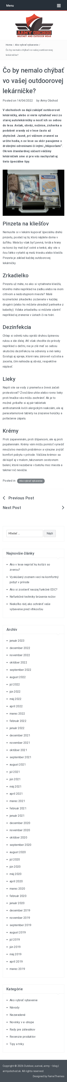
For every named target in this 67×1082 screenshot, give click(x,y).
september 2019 (20, 925)
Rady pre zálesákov (22, 1029)
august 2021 (18, 764)
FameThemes (56, 1076)
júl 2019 (15, 939)
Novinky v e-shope (22, 1022)
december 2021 (20, 735)
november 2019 (20, 917)
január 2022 (17, 728)
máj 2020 (16, 874)
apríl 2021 (16, 793)
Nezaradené (17, 1015)
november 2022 (20, 655)
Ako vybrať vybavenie (26, 44)
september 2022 (20, 670)
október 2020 (18, 837)
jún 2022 (15, 691)
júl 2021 (15, 772)
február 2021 (18, 808)
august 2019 (18, 932)
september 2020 (20, 845)
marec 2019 (17, 969)
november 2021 (20, 742)
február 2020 (18, 896)
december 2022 (20, 648)
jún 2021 (15, 779)
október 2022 (18, 662)
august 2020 (18, 852)
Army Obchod (49, 100)
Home (9, 44)
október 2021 (18, 750)
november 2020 (20, 830)
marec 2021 (17, 801)
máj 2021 (16, 786)
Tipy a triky (17, 1044)
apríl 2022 (16, 706)
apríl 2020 (16, 881)
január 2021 (17, 815)
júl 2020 (15, 859)
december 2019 (20, 910)
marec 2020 (17, 888)
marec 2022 (17, 713)
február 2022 (18, 721)
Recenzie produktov (23, 1036)
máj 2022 (16, 699)
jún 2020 (15, 866)
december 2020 (20, 823)
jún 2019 (15, 947)
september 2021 (20, 757)
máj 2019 (16, 954)
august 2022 (18, 677)
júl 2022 (15, 684)
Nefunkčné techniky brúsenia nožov (33, 596)
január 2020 (17, 903)
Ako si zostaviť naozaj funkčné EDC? (33, 589)
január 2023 (17, 640)
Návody (14, 1007)
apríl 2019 (16, 961)
